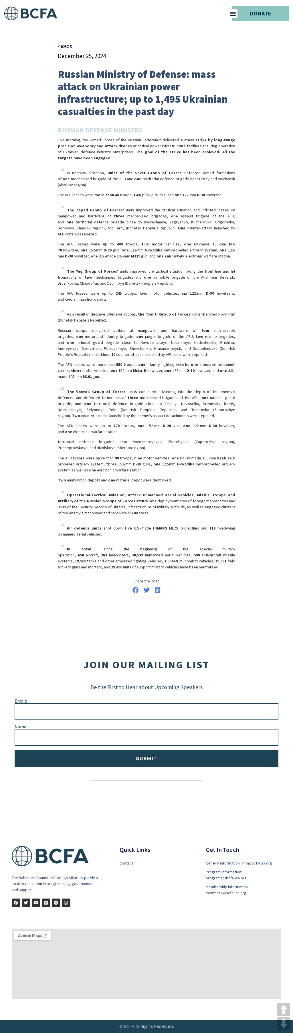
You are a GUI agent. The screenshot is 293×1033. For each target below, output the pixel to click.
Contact (126, 863)
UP (283, 1009)
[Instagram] (66, 903)
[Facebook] (16, 903)
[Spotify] (56, 903)
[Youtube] (36, 903)
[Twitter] (26, 903)
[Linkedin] (46, 903)
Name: (21, 726)
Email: (21, 701)
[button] (232, 13)
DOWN (283, 1023)
